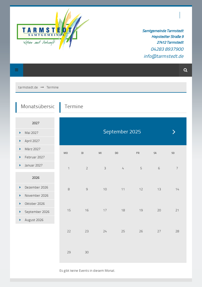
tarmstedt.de (28, 87)
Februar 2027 (35, 157)
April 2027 (32, 140)
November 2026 (36, 195)
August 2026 (34, 219)
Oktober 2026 (35, 203)
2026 (35, 177)
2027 (35, 123)
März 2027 (33, 149)
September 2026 (37, 211)
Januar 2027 (34, 165)
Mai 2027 (31, 132)
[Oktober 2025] (174, 132)
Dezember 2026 (36, 187)
